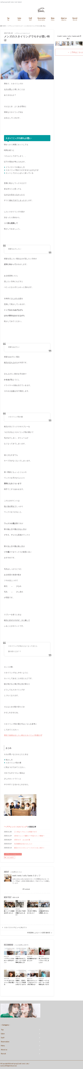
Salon (19, 19)
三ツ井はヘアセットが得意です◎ (25, 832)
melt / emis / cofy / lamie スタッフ (26, 875)
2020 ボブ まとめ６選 (22, 840)
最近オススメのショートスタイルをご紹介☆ (29, 848)
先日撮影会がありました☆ (23, 844)
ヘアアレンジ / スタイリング (16, 827)
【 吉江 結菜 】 (10, 857)
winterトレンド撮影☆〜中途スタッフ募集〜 (29, 836)
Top (8, 19)
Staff (30, 19)
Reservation (41, 19)
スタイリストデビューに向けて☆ (15, 927)
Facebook (27, 889)
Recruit (75, 19)
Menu (52, 19)
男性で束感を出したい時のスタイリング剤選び (22, 735)
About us (64, 19)
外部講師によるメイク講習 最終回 (38, 932)
